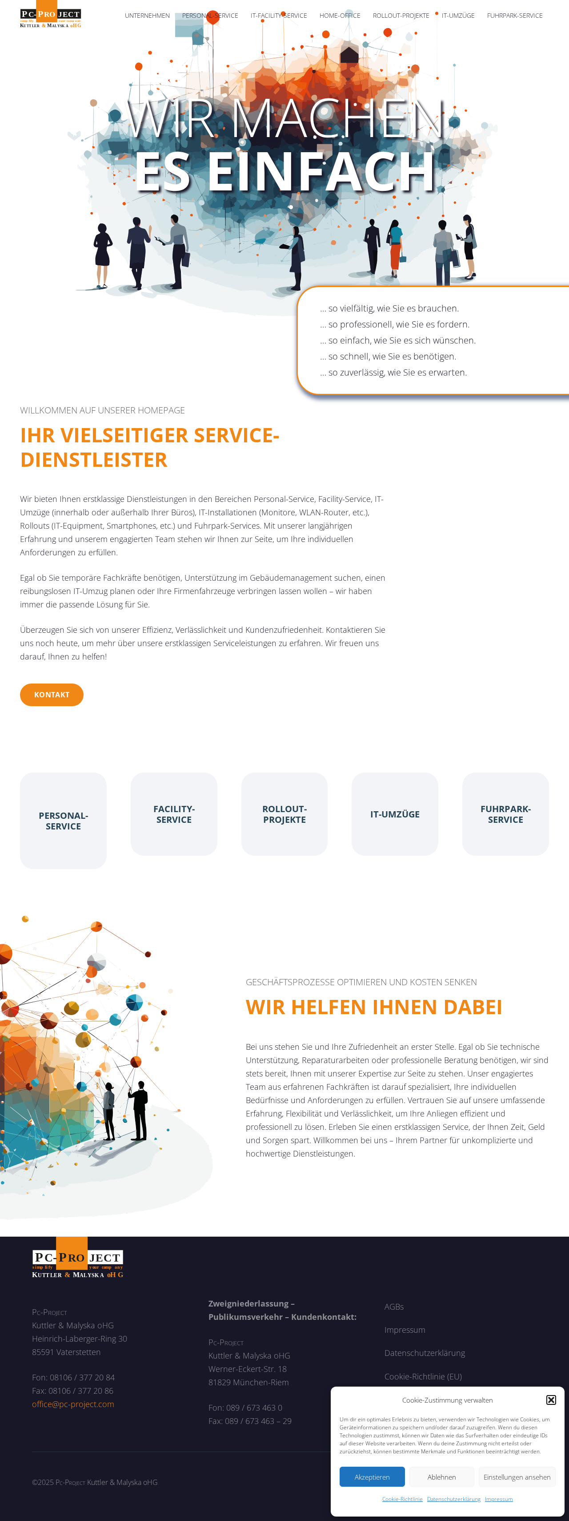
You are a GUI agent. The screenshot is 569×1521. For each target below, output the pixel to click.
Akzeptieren (372, 1476)
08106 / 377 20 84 (82, 1377)
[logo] (50, 15)
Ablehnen (442, 1476)
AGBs (394, 1306)
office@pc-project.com (73, 1404)
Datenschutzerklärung (454, 1499)
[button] (551, 1400)
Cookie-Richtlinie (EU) (423, 1376)
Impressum (499, 1499)
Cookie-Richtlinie (402, 1499)
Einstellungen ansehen (517, 1476)
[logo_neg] (78, 1257)
